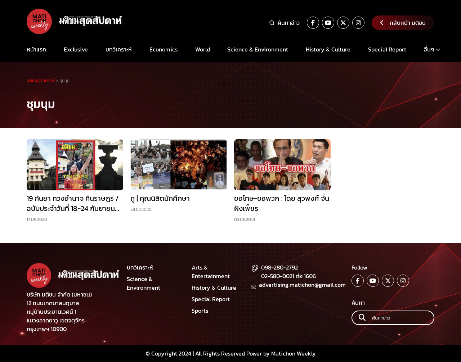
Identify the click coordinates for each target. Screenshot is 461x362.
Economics (163, 49)
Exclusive (76, 49)
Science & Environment (257, 49)
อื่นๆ (429, 49)
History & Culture (328, 49)
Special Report (387, 49)
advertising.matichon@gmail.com (302, 284)
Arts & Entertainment (211, 271)
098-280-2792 (279, 267)
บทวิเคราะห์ (119, 49)
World (202, 49)
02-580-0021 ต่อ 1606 (288, 276)
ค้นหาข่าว (289, 22)
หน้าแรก (36, 49)
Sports (200, 310)
